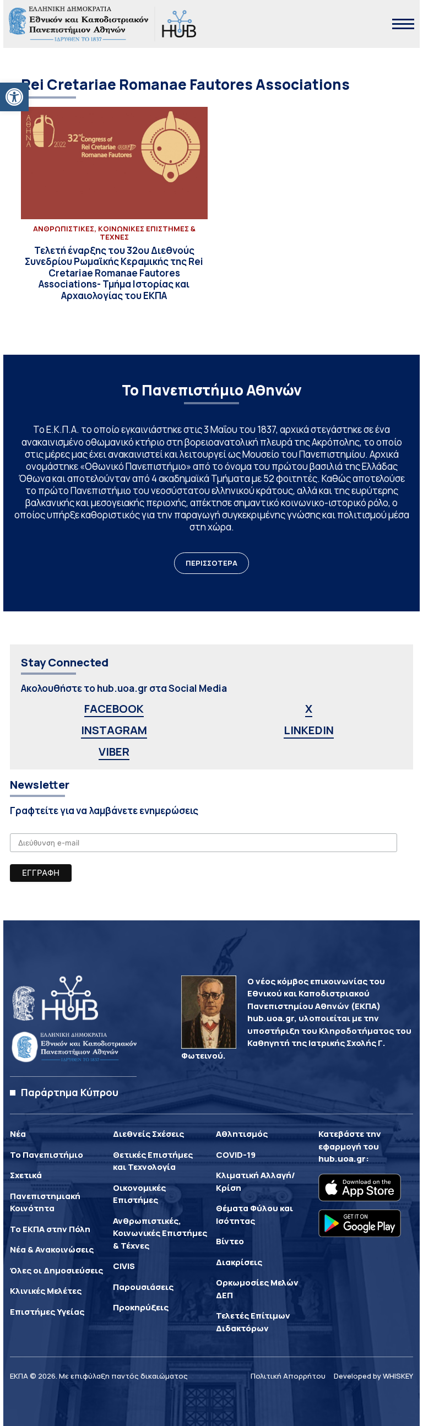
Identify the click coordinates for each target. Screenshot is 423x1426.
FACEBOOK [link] (114, 708)
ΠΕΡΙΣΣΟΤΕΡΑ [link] (211, 563)
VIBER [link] (114, 751)
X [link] (308, 708)
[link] (14, 97)
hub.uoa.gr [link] (342, 1158)
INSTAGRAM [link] (114, 730)
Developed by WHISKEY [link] (373, 1376)
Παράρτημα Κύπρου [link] (69, 1092)
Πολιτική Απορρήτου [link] (288, 1376)
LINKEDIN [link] (309, 730)
